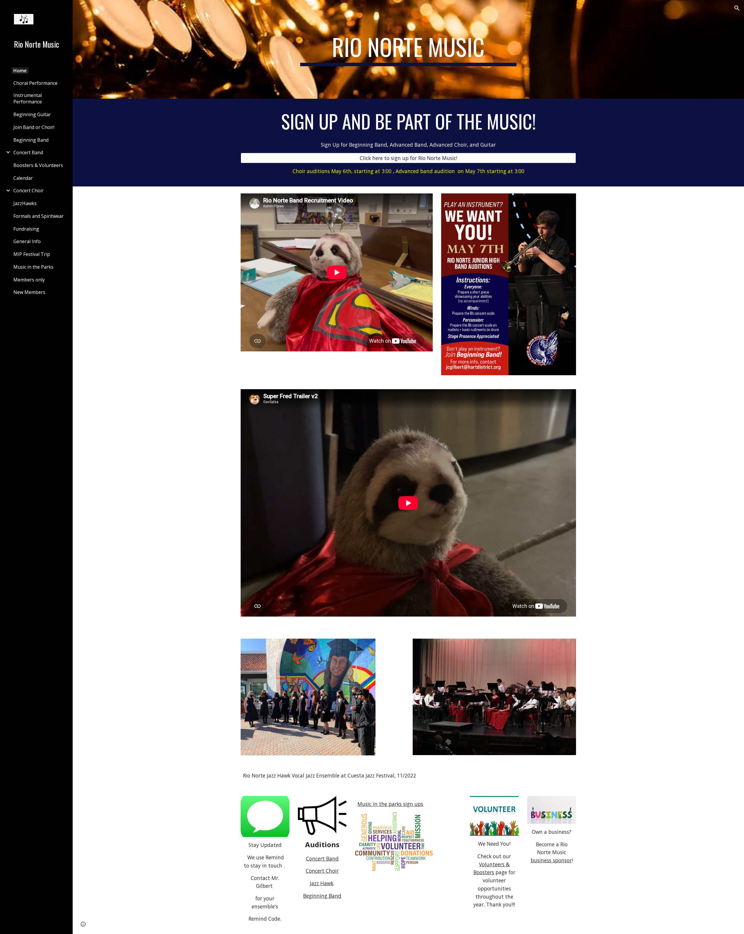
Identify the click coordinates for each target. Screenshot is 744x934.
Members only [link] (29, 279)
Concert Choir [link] (28, 190)
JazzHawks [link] (25, 203)
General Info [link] (27, 241)
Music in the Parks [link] (33, 267)
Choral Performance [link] (35, 83)
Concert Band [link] (28, 152)
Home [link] (20, 70)
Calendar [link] (23, 178)
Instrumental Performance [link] (27, 98)
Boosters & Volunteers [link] (38, 165)
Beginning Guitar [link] (32, 114)
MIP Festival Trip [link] (31, 254)
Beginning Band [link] (31, 140)
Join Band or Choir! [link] (33, 127)
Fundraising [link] (26, 229)
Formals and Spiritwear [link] (38, 216)
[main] (408, 49)
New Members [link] (29, 292)
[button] (737, 8)
